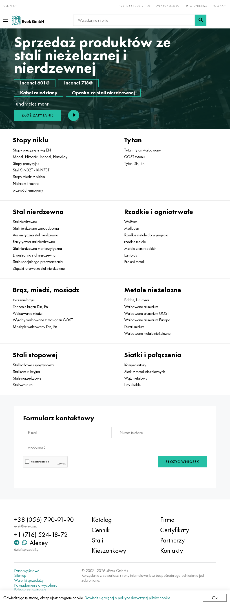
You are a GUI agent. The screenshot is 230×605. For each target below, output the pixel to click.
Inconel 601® (35, 83)
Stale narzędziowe (27, 378)
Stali (97, 540)
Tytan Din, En (134, 163)
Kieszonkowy (109, 551)
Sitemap (20, 575)
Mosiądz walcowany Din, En (35, 326)
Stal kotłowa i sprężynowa (33, 365)
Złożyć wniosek (182, 461)
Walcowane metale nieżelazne (147, 333)
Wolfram (130, 222)
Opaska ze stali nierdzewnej (103, 92)
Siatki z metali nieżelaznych (144, 371)
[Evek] (28, 20)
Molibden (131, 228)
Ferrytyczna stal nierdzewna (34, 242)
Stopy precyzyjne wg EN (32, 150)
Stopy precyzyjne (26, 163)
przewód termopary (28, 190)
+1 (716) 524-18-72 (41, 535)
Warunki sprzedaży (29, 580)
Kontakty (171, 551)
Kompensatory (135, 365)
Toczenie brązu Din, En (30, 307)
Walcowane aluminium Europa (147, 320)
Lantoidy (130, 255)
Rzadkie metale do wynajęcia (146, 235)
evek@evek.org (167, 6)
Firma (167, 520)
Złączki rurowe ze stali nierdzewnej (39, 268)
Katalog (102, 520)
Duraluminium (134, 326)
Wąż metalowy (135, 378)
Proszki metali (134, 261)
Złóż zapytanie (38, 115)
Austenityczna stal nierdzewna (35, 235)
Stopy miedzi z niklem (29, 177)
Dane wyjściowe (26, 570)
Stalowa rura (23, 385)
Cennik (101, 530)
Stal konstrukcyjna (26, 371)
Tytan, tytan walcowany (142, 150)
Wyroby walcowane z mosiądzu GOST (43, 320)
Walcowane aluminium (141, 307)
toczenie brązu (24, 300)
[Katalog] (6, 19)
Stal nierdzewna (25, 222)
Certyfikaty (174, 530)
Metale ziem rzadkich (140, 248)
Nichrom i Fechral (26, 183)
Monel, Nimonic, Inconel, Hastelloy (40, 157)
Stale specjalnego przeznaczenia (38, 261)
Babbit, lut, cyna (136, 300)
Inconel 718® (78, 83)
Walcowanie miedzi (27, 313)
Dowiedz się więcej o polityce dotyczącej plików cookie (127, 597)
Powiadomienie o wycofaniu (35, 585)
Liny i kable (132, 385)
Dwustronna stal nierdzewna (34, 255)
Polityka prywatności (30, 590)
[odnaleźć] (200, 20)
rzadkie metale (135, 242)
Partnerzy (172, 540)
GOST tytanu (134, 157)
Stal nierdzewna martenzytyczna (37, 248)
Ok (215, 597)
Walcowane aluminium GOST (146, 313)
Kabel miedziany (39, 92)
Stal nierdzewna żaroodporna (36, 228)
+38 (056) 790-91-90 (134, 6)
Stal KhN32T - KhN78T (31, 170)
